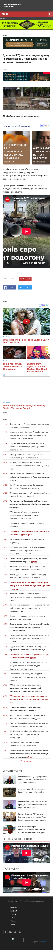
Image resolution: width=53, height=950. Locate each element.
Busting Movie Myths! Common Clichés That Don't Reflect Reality (37, 368)
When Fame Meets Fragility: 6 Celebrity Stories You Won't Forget (24, 407)
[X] (15, 932)
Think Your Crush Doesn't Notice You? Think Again (14, 366)
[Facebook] (5, 932)
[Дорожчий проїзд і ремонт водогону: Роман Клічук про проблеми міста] (9, 792)
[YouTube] (10, 932)
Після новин (11, 868)
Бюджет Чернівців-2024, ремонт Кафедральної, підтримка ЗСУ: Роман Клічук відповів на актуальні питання (32, 817)
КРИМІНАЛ (13, 911)
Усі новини (26, 761)
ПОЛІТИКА (13, 908)
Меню (5, 14)
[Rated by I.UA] (18, 941)
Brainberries (7, 337)
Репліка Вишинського (17, 839)
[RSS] (20, 932)
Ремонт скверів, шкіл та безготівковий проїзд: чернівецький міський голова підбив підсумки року (32, 804)
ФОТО (13, 925)
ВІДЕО (13, 921)
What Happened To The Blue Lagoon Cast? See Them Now (26, 341)
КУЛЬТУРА (13, 915)
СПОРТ (13, 918)
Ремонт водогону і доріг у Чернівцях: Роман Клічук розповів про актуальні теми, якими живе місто (32, 779)
